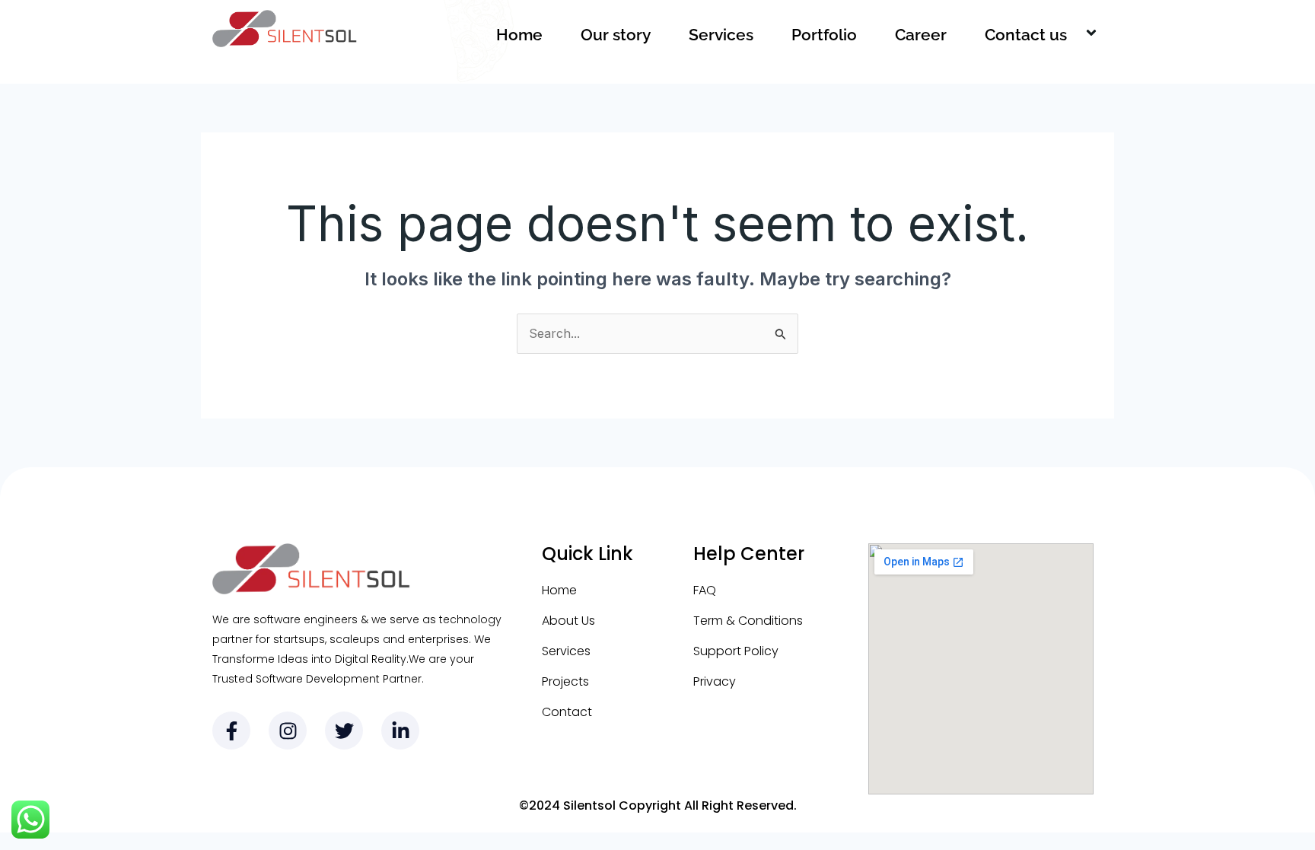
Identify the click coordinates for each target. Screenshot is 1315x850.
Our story (616, 34)
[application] (1073, 35)
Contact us (1026, 34)
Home (519, 34)
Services (721, 34)
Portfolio (824, 34)
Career (921, 34)
